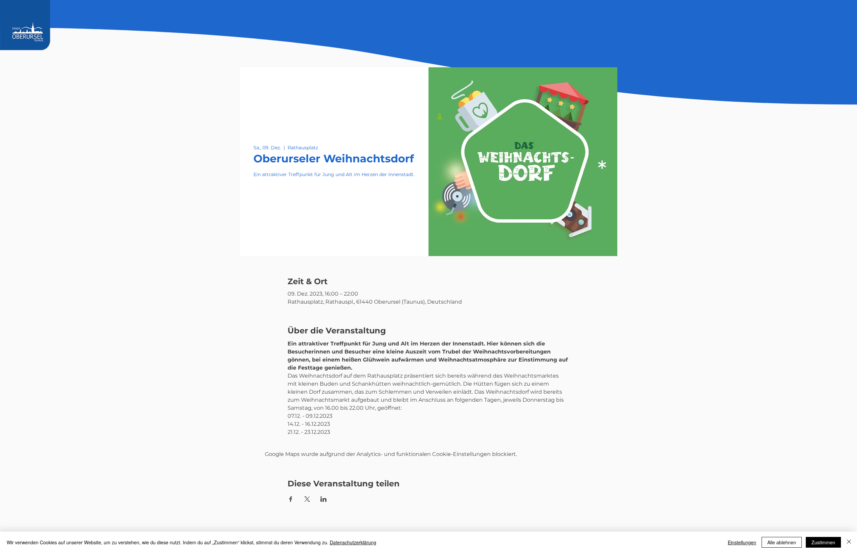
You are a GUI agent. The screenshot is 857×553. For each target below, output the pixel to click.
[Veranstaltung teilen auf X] (307, 499)
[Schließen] (849, 542)
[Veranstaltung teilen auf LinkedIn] (323, 499)
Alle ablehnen (781, 542)
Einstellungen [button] (742, 542)
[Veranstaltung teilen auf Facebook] (291, 499)
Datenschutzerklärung (353, 542)
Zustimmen (823, 542)
